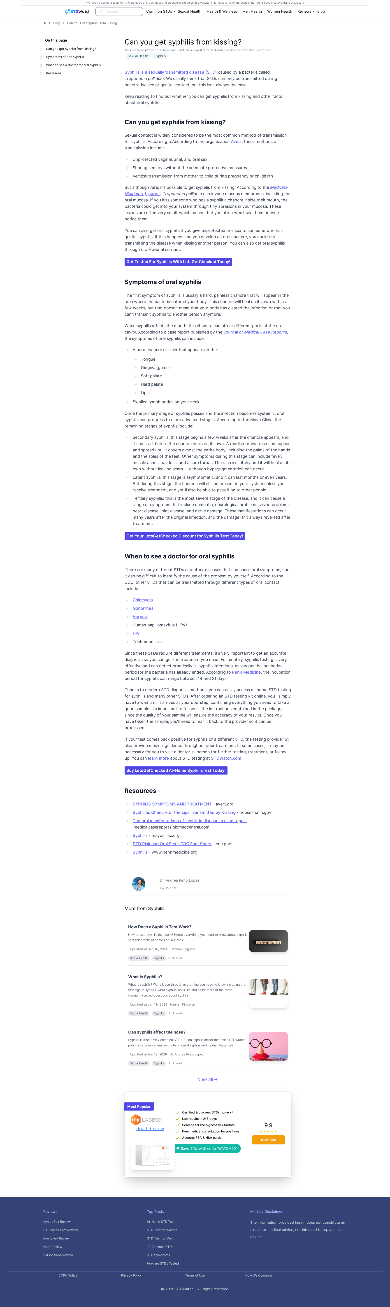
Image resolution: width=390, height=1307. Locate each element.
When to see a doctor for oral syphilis (73, 65)
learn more (158, 758)
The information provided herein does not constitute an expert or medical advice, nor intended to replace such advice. (297, 1229)
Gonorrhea (143, 608)
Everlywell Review (56, 1238)
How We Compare (258, 1275)
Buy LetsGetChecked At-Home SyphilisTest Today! (176, 770)
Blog (321, 11)
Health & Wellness (222, 11)
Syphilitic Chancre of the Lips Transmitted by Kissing (184, 812)
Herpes (140, 616)
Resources (53, 73)
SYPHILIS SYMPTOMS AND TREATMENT (172, 804)
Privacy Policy (131, 1275)
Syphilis (140, 835)
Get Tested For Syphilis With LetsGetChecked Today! (178, 261)
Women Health (279, 11)
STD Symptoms (158, 1255)
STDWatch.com (226, 758)
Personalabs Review (58, 1255)
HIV (136, 633)
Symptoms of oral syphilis (65, 57)
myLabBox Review (57, 1221)
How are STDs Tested (163, 1263)
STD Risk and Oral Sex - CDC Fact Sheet (172, 843)
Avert (236, 141)
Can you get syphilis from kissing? (71, 49)
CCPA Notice (67, 1275)
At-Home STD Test (160, 1221)
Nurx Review (52, 1247)
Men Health (252, 11)
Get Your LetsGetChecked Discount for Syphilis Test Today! (184, 536)
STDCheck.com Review (60, 1230)
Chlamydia (143, 599)
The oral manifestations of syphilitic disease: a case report (190, 820)
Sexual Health (189, 11)
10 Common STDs (160, 1247)
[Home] (44, 23)
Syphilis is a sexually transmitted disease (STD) (171, 72)
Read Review (150, 1128)
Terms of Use (195, 1275)
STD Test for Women (162, 1230)
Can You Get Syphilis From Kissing (92, 23)
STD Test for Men (160, 1238)
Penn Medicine (246, 672)
